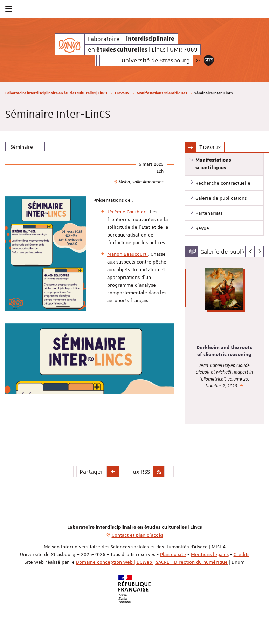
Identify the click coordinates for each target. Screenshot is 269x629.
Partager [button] (91, 472)
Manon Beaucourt (127, 254)
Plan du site (173, 554)
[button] (112, 471)
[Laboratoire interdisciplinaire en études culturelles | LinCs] (69, 44)
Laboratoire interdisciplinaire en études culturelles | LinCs (56, 93)
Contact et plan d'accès (137, 535)
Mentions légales (210, 554)
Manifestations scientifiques (162, 93)
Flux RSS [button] (139, 472)
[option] (224, 340)
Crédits (241, 554)
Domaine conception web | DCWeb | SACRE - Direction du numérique (152, 562)
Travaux (122, 93)
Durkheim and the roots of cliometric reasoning (224, 351)
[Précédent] (250, 251)
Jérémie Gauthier (126, 211)
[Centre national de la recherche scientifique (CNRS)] (208, 60)
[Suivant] (259, 251)
